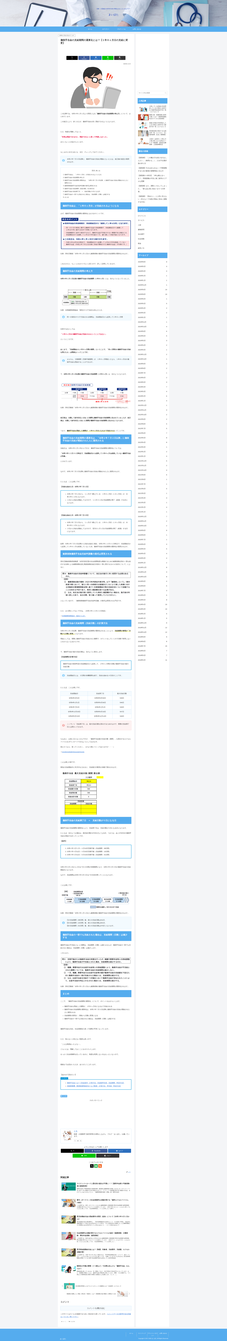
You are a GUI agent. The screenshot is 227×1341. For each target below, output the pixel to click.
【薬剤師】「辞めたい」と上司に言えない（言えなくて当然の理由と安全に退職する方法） (152, 199)
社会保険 (64, 1096)
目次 (93, 170)
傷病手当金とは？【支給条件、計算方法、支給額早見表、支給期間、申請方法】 (95, 1083)
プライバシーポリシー (153, 1334)
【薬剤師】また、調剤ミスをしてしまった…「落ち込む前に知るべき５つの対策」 (152, 188)
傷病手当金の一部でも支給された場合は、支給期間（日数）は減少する (87, 194)
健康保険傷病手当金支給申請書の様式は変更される (81, 185)
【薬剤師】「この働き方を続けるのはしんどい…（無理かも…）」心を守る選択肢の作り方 (152, 160)
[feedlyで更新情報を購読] (78, 1141)
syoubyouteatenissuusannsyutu (73, 752)
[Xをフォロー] (75, 1141)
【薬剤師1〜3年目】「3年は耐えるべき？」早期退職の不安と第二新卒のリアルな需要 (152, 178)
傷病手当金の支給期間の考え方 (74, 177)
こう (75, 1131)
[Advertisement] (95, 50)
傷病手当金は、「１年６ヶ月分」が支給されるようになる (83, 174)
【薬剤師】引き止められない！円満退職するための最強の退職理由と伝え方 (152, 169)
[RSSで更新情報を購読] (81, 1141)
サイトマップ (142, 1333)
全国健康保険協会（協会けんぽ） (74, 616)
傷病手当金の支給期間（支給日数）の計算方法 (79, 188)
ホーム (131, 1333)
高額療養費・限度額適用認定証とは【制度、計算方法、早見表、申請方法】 (94, 1086)
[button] (119, 58)
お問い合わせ (163, 1333)
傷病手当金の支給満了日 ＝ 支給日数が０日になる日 (82, 191)
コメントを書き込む (96, 1308)
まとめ (67, 197)
